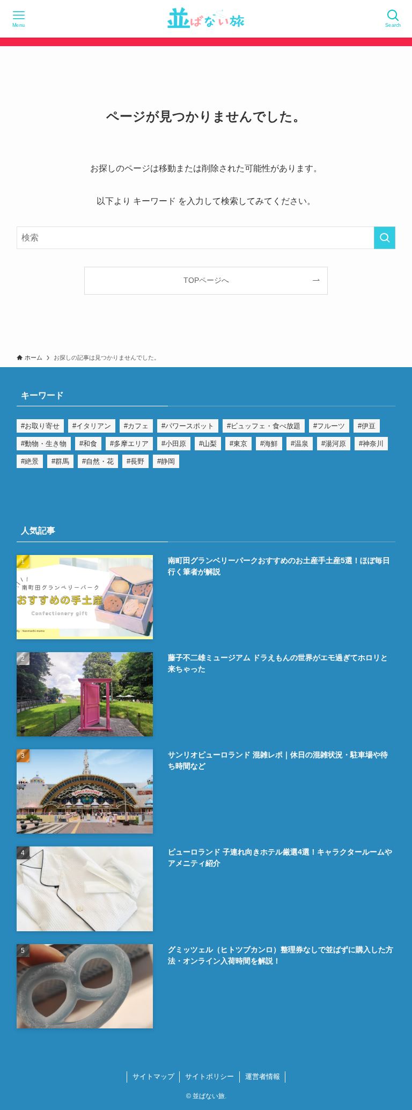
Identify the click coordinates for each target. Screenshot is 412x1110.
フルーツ (331, 426)
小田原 (175, 444)
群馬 (62, 461)
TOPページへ (206, 280)
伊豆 (369, 426)
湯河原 (335, 444)
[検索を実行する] (384, 238)
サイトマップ (153, 1076)
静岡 (168, 461)
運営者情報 (262, 1076)
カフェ (138, 426)
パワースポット (189, 426)
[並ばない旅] (205, 19)
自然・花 (100, 461)
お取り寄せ (42, 426)
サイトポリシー (209, 1076)
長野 (137, 461)
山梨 (210, 444)
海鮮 (271, 444)
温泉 (301, 444)
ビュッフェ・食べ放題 (265, 426)
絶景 (32, 461)
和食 (90, 444)
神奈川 (373, 444)
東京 (240, 444)
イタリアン (93, 426)
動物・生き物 (46, 444)
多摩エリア (131, 444)
